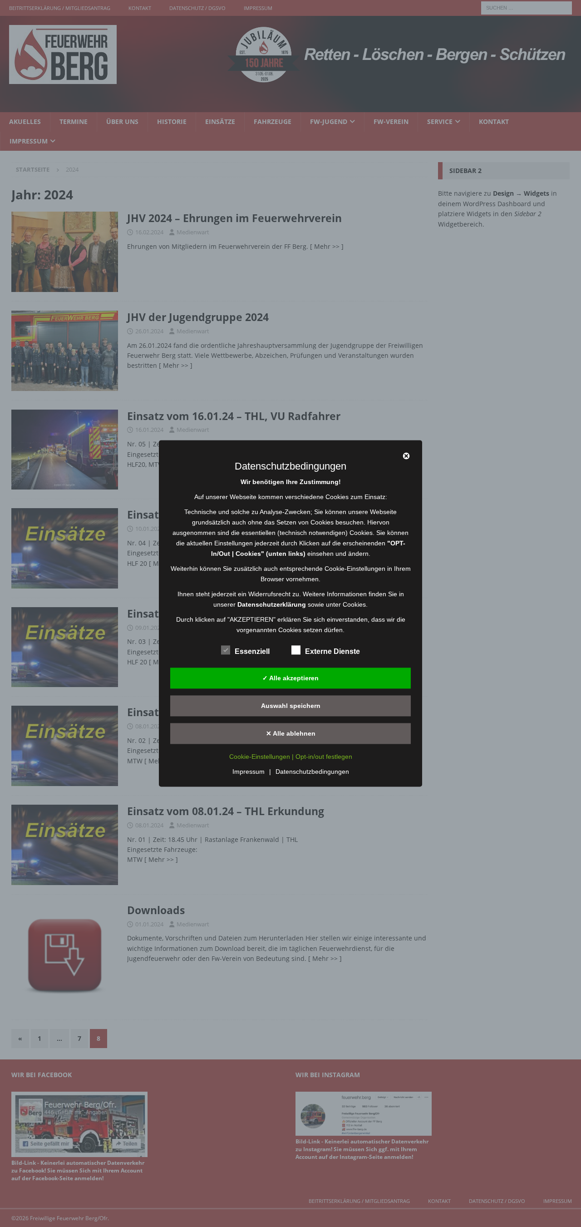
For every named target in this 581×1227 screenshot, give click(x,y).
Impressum (248, 772)
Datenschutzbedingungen (312, 772)
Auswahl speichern (290, 705)
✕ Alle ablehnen (290, 733)
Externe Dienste (332, 651)
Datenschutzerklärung (271, 604)
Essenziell (252, 651)
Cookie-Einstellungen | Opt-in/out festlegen (290, 757)
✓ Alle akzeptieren (290, 678)
